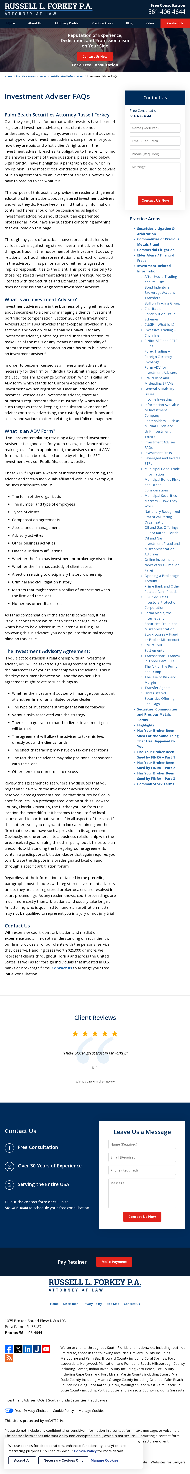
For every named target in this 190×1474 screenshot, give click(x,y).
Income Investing (158, 399)
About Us (35, 23)
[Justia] (37, 1349)
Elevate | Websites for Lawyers (154, 1462)
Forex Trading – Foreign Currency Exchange (158, 356)
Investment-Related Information (61, 76)
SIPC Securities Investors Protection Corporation (161, 602)
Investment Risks (158, 452)
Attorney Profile (66, 23)
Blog (129, 23)
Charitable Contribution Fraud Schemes (160, 314)
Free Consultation (168, 5)
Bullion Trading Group (162, 303)
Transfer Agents (158, 687)
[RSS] (9, 1358)
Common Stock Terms (155, 784)
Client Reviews (95, 1017)
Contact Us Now (95, 56)
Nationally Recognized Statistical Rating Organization (162, 516)
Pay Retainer (72, 1262)
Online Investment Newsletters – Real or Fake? (162, 565)
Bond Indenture (157, 287)
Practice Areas (102, 23)
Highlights (145, 725)
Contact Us (175, 23)
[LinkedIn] (27, 1349)
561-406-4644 (166, 12)
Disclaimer (70, 1304)
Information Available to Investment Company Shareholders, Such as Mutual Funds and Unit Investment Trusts (162, 420)
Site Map (113, 1304)
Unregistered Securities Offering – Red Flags (161, 698)
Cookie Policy (63, 1410)
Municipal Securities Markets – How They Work (161, 501)
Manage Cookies (91, 1410)
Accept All (22, 1460)
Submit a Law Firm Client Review (95, 1081)
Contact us (62, 967)
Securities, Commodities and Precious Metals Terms (157, 714)
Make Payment (114, 1261)
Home (10, 23)
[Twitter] (18, 1349)
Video (150, 23)
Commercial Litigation (156, 250)
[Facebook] (9, 1349)
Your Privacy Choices (31, 1410)
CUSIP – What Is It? (160, 324)
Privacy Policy (92, 1304)
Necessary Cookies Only (63, 1460)
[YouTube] (46, 1349)
